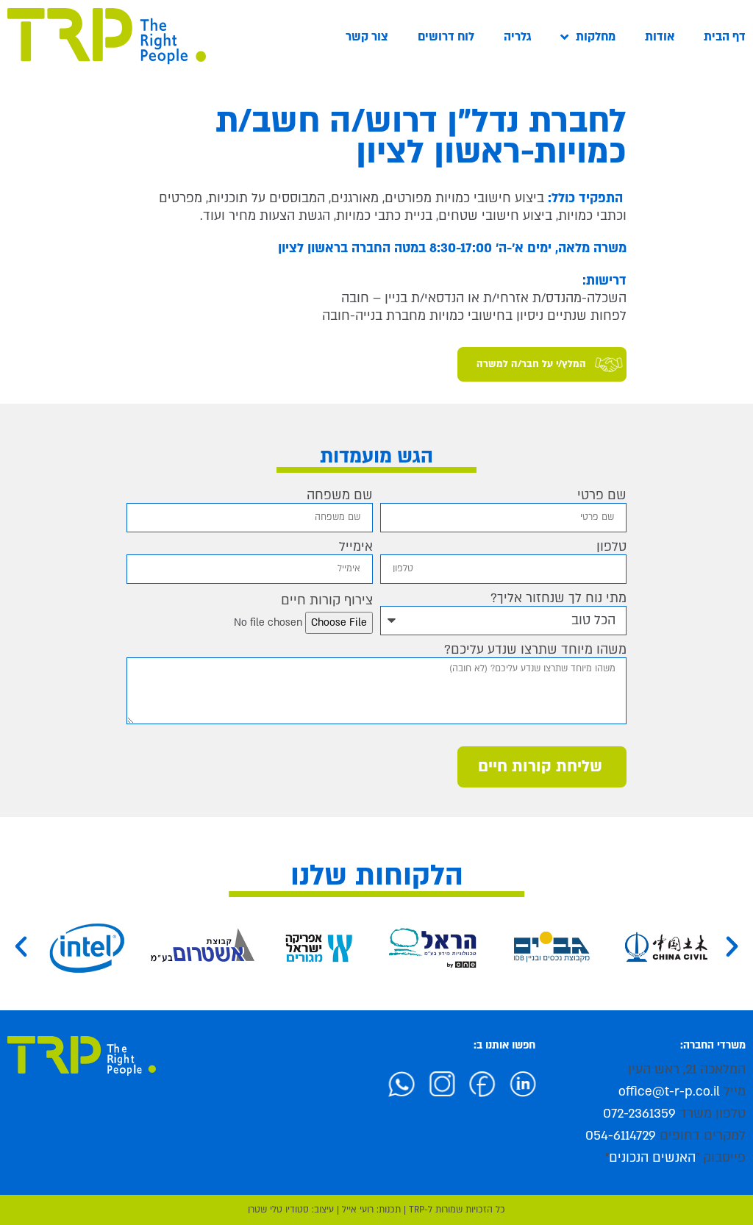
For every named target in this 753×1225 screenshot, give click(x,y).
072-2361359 (639, 1113)
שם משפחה (340, 495)
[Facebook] (498, 1080)
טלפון (611, 547)
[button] (21, 946)
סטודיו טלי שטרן (278, 1209)
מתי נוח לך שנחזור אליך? (558, 598)
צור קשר (367, 37)
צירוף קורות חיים (327, 600)
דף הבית (725, 37)
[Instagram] (458, 1080)
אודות (659, 37)
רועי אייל (358, 1209)
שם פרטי (602, 495)
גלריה (517, 37)
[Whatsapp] (417, 1080)
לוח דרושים (446, 37)
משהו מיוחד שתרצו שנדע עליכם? (535, 650)
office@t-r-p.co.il (669, 1091)
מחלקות (595, 37)
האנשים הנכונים (652, 1157)
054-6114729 (620, 1135)
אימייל (356, 547)
